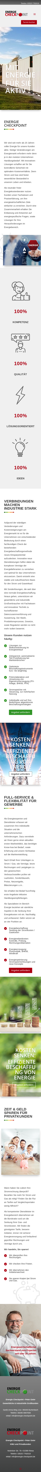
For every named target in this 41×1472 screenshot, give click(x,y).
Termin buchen (29, 22)
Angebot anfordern (20, 712)
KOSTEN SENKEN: (20, 742)
